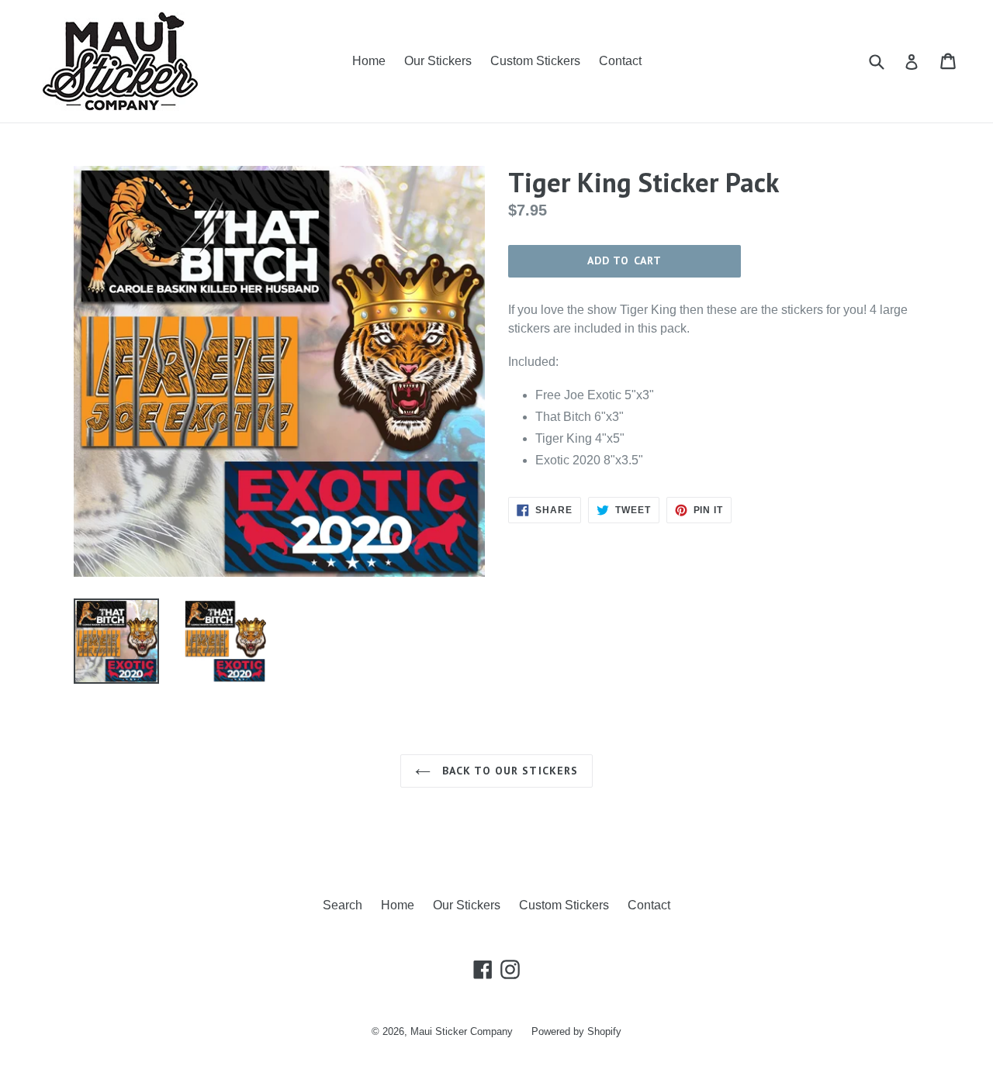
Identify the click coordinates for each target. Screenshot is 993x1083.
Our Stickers (438, 60)
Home (369, 60)
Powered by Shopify (576, 1031)
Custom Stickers (535, 60)
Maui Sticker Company (461, 1031)
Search (342, 905)
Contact (620, 60)
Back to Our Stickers (508, 771)
